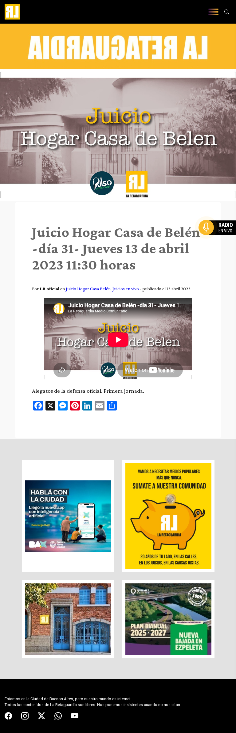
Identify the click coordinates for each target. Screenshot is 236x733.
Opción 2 (218, 240)
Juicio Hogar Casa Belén (88, 288)
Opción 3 (218, 242)
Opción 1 (218, 237)
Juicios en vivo (125, 288)
